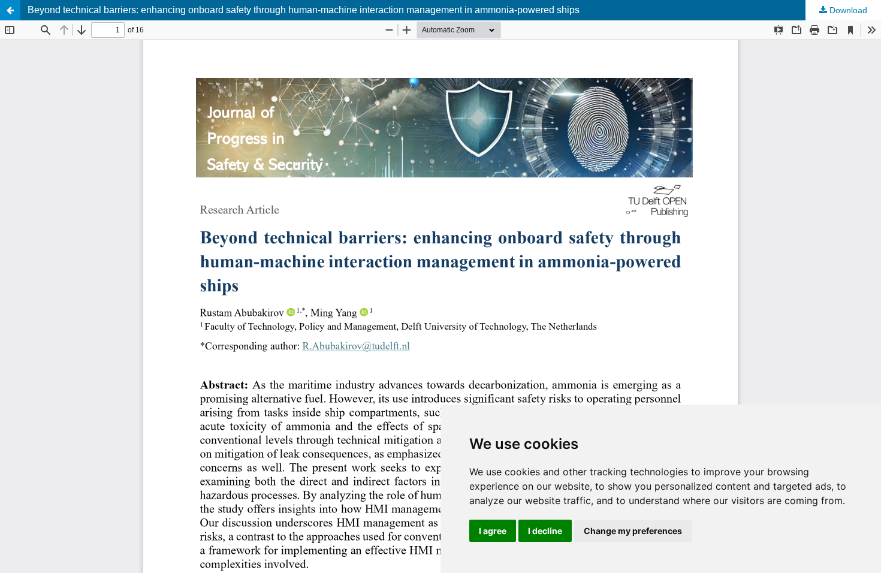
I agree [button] (492, 531)
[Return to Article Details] (10, 10)
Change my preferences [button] (633, 531)
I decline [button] (545, 531)
